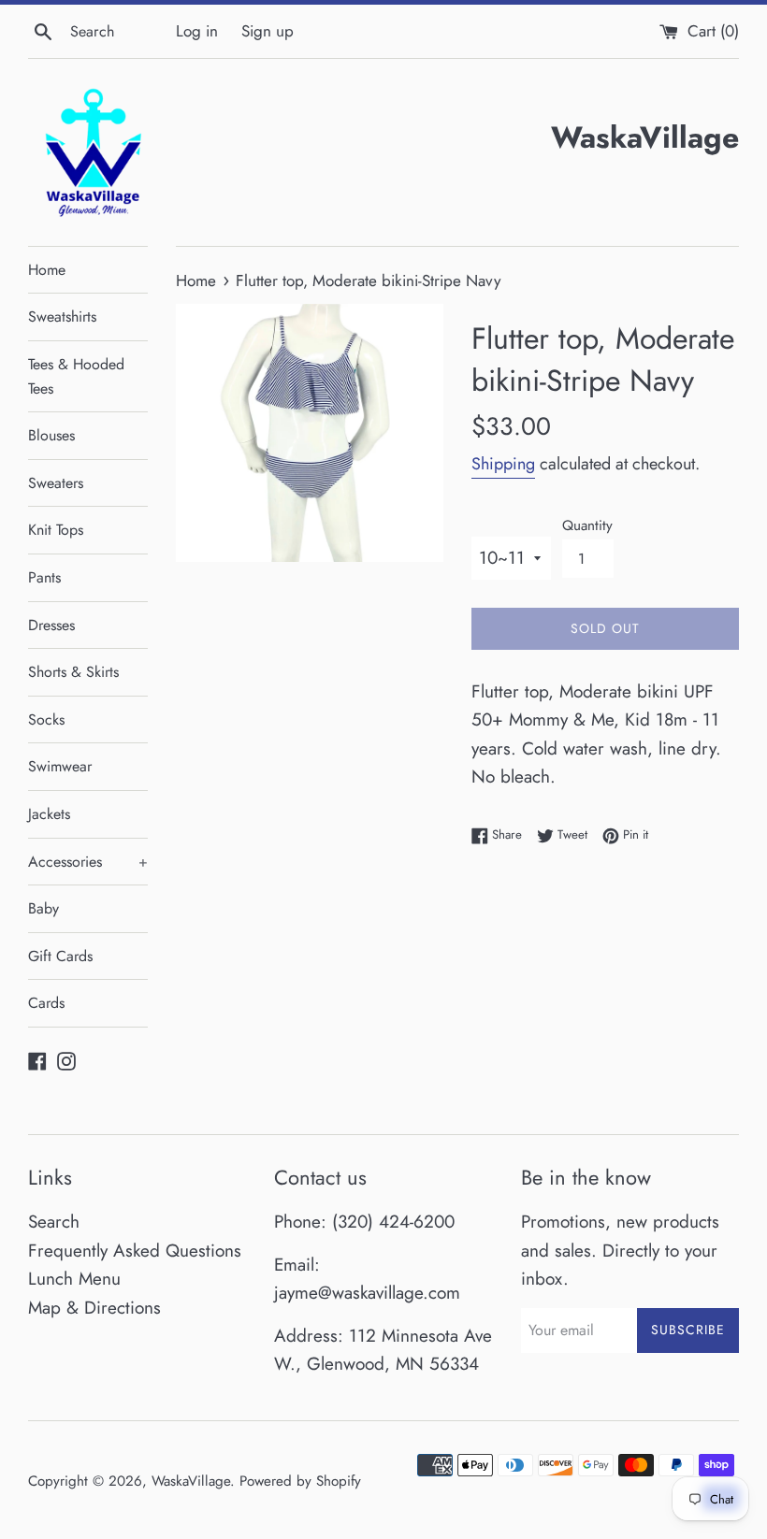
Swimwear (60, 766)
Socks (46, 719)
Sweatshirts (62, 316)
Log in (197, 31)
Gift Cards (60, 956)
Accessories (88, 861)
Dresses (51, 625)
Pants (44, 577)
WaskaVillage (191, 1481)
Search (54, 1221)
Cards (46, 1003)
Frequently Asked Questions (134, 1250)
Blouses (51, 435)
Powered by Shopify (300, 1481)
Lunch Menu (74, 1278)
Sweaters (55, 483)
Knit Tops (55, 529)
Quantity (587, 525)
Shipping (503, 464)
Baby (43, 908)
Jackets (49, 814)
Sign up (267, 31)
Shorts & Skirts (73, 672)
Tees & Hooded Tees (76, 376)
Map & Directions (94, 1307)
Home (46, 269)
